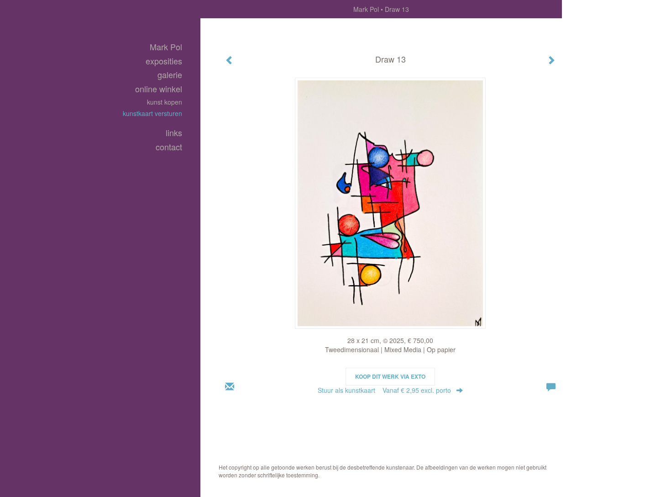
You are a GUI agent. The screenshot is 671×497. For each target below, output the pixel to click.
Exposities (164, 61)
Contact (169, 147)
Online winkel (158, 89)
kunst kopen (164, 101)
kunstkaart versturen (152, 113)
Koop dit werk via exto (390, 376)
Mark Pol (366, 9)
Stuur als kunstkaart (384, 390)
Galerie (169, 74)
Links (174, 132)
